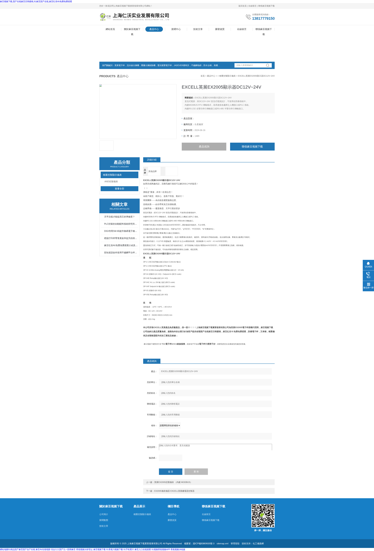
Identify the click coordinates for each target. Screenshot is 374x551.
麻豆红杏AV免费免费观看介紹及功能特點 (121, 245)
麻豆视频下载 (99, 549)
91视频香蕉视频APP (160, 549)
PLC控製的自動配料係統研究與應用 (121, 224)
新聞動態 (103, 520)
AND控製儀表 (111, 181)
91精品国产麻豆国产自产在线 (21, 549)
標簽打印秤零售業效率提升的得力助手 (121, 238)
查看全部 (119, 188)
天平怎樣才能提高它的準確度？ (119, 216)
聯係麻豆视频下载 (266, 6)
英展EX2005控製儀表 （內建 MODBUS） (173, 482)
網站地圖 (4, 549)
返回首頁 (242, 6)
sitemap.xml (222, 543)
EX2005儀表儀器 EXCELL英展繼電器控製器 (174, 491)
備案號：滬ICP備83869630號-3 (199, 543)
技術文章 (198, 29)
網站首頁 (110, 29)
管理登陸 (235, 543)
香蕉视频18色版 (178, 549)
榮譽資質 (220, 29)
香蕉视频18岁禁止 (84, 549)
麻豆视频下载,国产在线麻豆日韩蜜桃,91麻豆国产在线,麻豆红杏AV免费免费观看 (36, 1)
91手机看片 (128, 549)
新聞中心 (176, 29)
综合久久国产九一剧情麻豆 (63, 549)
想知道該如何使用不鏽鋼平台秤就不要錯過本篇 (121, 252)
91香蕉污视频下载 (114, 549)
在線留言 (252, 6)
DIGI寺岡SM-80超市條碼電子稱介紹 (121, 231)
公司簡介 (103, 514)
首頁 (203, 76)
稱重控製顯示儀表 (227, 76)
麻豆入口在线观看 (143, 549)
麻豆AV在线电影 (43, 549)
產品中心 (154, 29)
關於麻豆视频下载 (132, 30)
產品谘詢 (204, 146)
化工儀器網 (258, 543)
